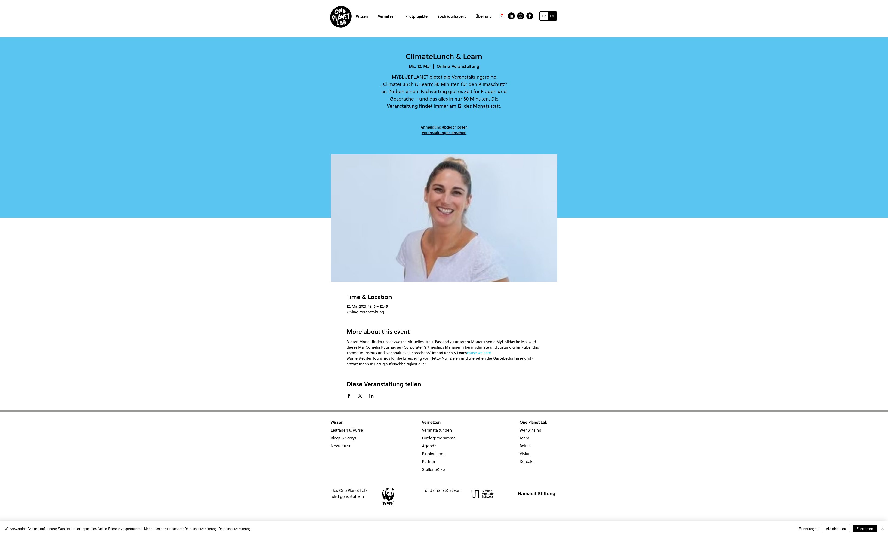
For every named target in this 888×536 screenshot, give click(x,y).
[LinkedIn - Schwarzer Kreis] (511, 15)
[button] (363, 14)
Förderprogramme (439, 438)
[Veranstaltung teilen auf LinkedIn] (371, 396)
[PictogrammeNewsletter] (502, 15)
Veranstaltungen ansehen (444, 132)
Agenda (429, 446)
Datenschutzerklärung (235, 528)
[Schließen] (882, 528)
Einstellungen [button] (808, 528)
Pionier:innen (434, 453)
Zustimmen (865, 528)
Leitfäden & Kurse (347, 430)
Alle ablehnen (836, 528)
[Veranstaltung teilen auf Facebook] (349, 396)
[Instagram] (520, 15)
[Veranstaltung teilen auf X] (360, 396)
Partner (428, 461)
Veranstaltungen (437, 430)
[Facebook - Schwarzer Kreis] (529, 15)
